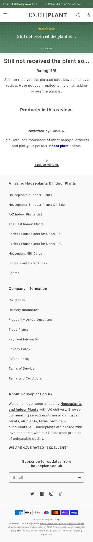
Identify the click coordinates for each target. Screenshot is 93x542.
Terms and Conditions (25, 378)
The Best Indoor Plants (26, 224)
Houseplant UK (49, 520)
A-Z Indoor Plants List (25, 214)
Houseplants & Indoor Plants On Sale (37, 204)
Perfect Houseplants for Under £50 (36, 234)
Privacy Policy (19, 349)
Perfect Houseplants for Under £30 (36, 243)
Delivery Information (24, 310)
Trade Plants (18, 329)
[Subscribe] (79, 477)
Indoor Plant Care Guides (28, 263)
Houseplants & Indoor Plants (30, 195)
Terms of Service (22, 368)
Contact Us (17, 300)
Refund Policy (19, 358)
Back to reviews (46, 164)
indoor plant (58, 146)
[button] (5, 15)
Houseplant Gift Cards (26, 253)
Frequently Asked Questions (30, 319)
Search (14, 273)
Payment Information (24, 339)
